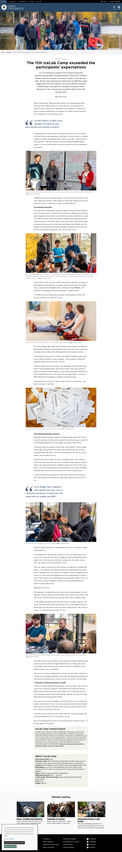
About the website (69, 839)
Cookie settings (68, 847)
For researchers (22, 1)
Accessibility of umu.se (71, 841)
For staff (39, 1)
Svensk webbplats (115, 1)
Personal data (68, 844)
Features (8, 52)
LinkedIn (92, 847)
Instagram (92, 841)
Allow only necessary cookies (14, 842)
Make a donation (48, 847)
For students (11, 1)
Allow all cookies (10, 846)
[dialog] (20, 837)
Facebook (92, 839)
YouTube (92, 844)
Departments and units (51, 844)
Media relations (48, 841)
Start (2, 52)
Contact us (46, 839)
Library (32, 1)
